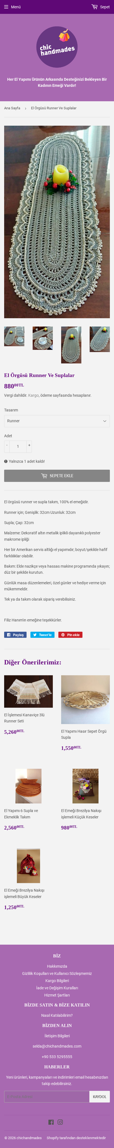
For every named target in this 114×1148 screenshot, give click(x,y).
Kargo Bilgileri (57, 980)
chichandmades (29, 1138)
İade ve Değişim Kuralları (57, 988)
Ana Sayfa (12, 108)
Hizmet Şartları (57, 995)
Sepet (104, 7)
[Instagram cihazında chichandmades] (60, 1123)
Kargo (33, 395)
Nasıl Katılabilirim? (57, 1015)
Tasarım (11, 410)
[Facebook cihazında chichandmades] (51, 1123)
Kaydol (99, 1097)
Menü (16, 7)
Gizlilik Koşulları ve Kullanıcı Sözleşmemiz (57, 973)
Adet (8, 436)
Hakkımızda (57, 966)
